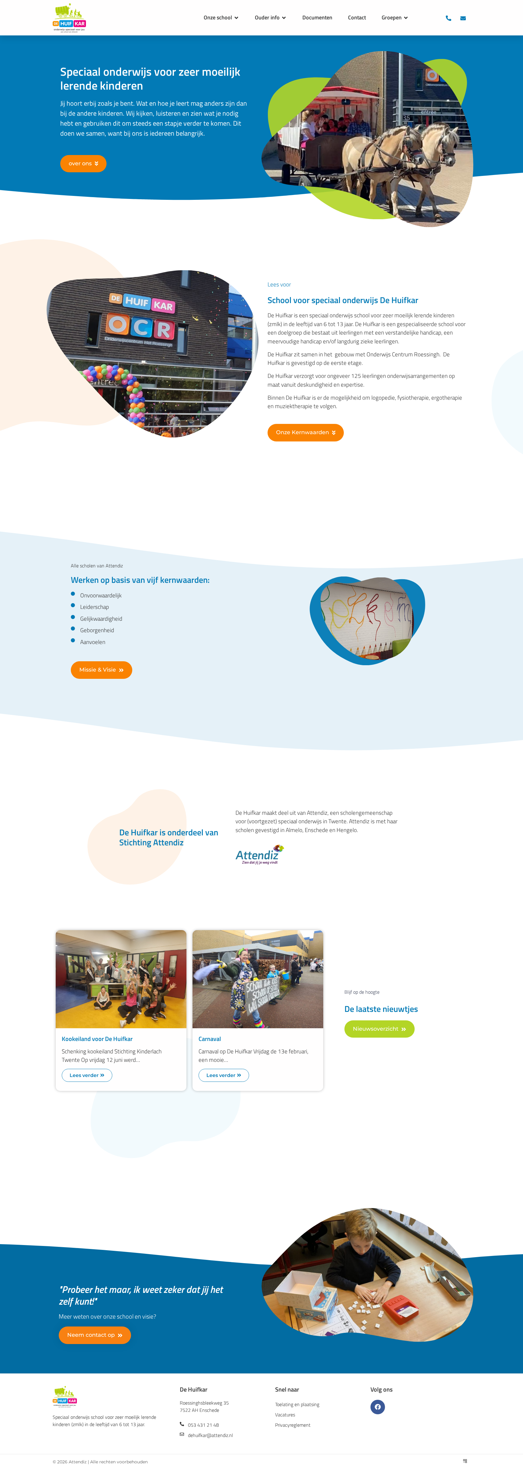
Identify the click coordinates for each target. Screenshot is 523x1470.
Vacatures (285, 1414)
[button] (221, 17)
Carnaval (210, 1038)
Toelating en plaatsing (297, 1404)
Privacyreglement (293, 1425)
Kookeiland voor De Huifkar (97, 1038)
